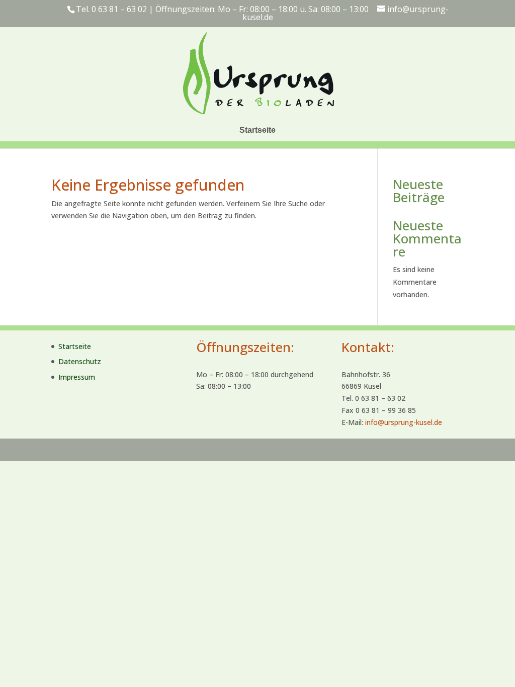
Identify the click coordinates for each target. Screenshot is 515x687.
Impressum (76, 377)
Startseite (257, 130)
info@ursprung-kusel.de (403, 422)
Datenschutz (79, 361)
